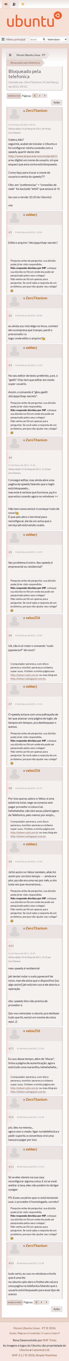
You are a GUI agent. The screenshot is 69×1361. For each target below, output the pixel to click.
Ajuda (12, 1333)
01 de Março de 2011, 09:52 (21, 124)
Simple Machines (46, 1355)
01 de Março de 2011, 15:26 (28, 861)
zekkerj (31, 214)
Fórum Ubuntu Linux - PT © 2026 (34, 1328)
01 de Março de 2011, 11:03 (28, 365)
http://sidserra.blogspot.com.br (28, 678)
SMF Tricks (49, 1340)
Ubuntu (24, 1349)
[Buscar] (44, 39)
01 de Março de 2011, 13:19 (28, 552)
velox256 (33, 618)
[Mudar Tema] (23, 4)
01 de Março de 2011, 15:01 (28, 635)
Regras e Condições (29, 1333)
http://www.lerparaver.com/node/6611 (33, 156)
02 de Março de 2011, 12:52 (30, 1166)
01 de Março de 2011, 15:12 (28, 704)
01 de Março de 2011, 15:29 (21, 953)
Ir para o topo (15, 1302)
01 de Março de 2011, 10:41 (28, 232)
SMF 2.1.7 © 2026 (23, 1355)
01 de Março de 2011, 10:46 (28, 315)
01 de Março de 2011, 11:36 (21, 465)
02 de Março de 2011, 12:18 (30, 1117)
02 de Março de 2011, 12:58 (30, 1263)
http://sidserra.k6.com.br (24, 674)
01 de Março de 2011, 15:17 (28, 788)
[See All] (10, 55)
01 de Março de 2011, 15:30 (30, 1048)
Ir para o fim (14, 96)
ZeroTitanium (36, 110)
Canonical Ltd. (41, 1349)
